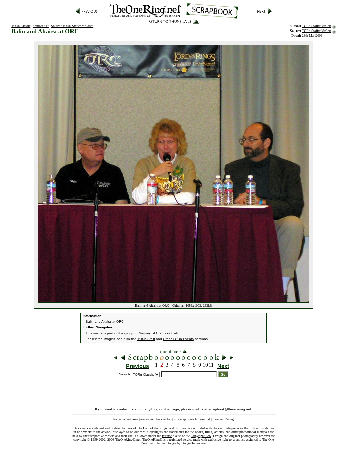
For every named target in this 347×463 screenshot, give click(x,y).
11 (211, 365)
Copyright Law (201, 436)
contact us (147, 419)
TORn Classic (20, 26)
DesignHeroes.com (194, 443)
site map (180, 419)
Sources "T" (41, 26)
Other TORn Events (178, 339)
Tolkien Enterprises (226, 428)
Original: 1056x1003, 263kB (192, 305)
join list (204, 419)
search (192, 419)
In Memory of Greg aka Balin (157, 333)
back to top (163, 419)
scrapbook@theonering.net (229, 409)
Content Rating (223, 419)
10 (205, 365)
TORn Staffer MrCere (316, 26)
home (117, 419)
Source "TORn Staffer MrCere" (72, 26)
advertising (130, 419)
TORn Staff (146, 339)
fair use (167, 436)
